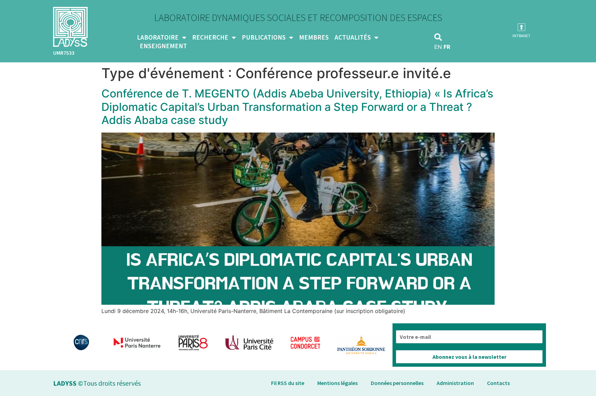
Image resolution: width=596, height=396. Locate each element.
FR (447, 46)
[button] (438, 37)
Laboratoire (158, 37)
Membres (314, 37)
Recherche (210, 37)
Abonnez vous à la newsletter (469, 356)
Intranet (521, 35)
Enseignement (163, 46)
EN (438, 46)
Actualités (353, 37)
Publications (264, 37)
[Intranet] (521, 27)
